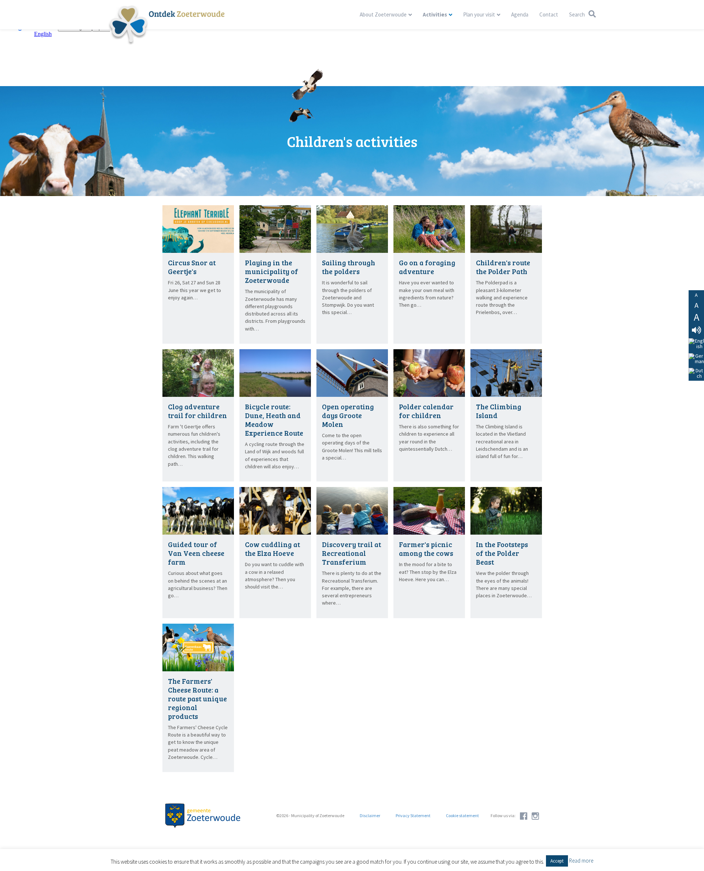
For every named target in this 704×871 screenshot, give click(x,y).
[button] (557, 861)
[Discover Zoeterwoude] (166, 25)
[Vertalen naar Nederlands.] (696, 373)
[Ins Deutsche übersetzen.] (696, 358)
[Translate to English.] (696, 343)
